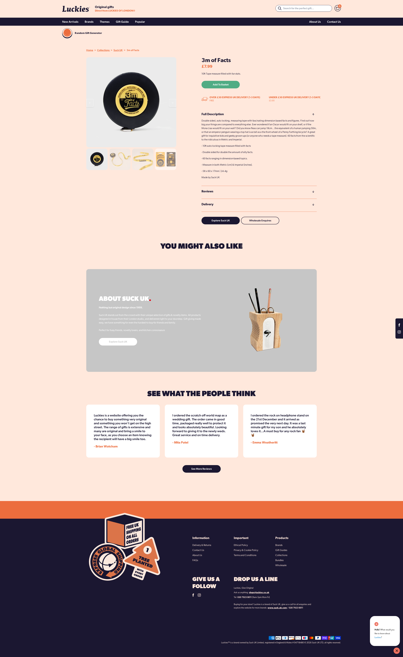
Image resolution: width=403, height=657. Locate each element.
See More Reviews (201, 468)
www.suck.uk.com (277, 608)
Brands (89, 21)
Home (89, 50)
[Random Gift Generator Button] (67, 33)
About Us (315, 21)
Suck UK (118, 50)
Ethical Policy (241, 545)
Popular (140, 21)
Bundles (279, 560)
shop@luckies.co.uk (259, 592)
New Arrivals (70, 21)
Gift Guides (281, 550)
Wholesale (281, 565)
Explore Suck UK (221, 220)
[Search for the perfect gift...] (279, 8)
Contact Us (334, 21)
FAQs (195, 560)
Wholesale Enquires (260, 220)
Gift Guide (122, 21)
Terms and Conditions (245, 555)
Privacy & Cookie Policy (246, 550)
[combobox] (303, 8)
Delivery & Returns (201, 545)
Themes (105, 21)
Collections (103, 50)
